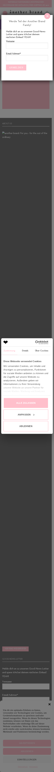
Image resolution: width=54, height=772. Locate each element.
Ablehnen (26, 426)
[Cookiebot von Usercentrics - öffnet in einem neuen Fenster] (36, 342)
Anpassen (24, 414)
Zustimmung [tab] (9, 351)
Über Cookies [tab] (41, 351)
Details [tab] (25, 351)
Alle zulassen (26, 403)
